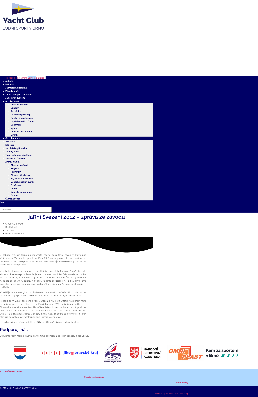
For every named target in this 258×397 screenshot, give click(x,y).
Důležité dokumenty (21, 131)
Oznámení (16, 124)
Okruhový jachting (20, 114)
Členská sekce (12, 138)
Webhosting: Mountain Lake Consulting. (171, 394)
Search (3, 202)
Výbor (14, 128)
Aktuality (10, 81)
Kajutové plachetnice (22, 118)
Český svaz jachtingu (94, 377)
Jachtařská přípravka (16, 88)
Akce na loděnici (19, 104)
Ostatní (14, 135)
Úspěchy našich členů (22, 121)
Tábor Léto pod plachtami (18, 94)
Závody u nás (12, 91)
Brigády (15, 108)
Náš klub (9, 84)
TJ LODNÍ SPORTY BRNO (11, 371)
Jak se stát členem (15, 98)
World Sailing (182, 382)
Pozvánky (16, 111)
